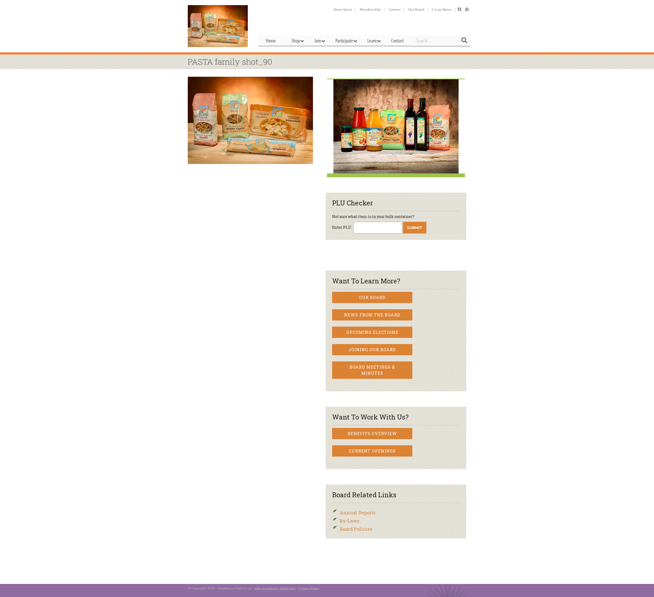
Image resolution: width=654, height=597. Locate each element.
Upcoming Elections (372, 332)
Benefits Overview (372, 433)
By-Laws (349, 521)
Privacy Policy (308, 588)
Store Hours (342, 9)
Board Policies (356, 529)
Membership (370, 9)
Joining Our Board (372, 349)
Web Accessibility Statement (275, 588)
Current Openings (372, 451)
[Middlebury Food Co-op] (218, 26)
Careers (394, 9)
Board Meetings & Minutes (372, 370)
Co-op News (441, 9)
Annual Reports (358, 513)
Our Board (416, 9)
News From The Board (372, 314)
